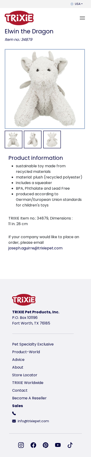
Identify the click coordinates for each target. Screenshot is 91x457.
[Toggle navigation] (82, 18)
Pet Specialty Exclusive (33, 344)
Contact (20, 390)
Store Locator (24, 375)
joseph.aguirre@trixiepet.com (35, 248)
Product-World (26, 352)
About (17, 367)
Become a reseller (29, 398)
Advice (18, 359)
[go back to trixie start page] (19, 18)
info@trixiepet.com (33, 421)
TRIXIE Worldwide (27, 382)
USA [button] (77, 4)
